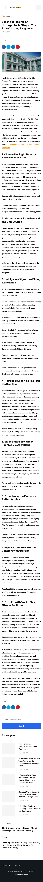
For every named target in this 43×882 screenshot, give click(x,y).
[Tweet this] (8, 47)
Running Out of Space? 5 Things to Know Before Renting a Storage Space (29, 794)
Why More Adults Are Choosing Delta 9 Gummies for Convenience (29, 808)
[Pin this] (18, 47)
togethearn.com (21, 874)
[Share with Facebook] (4, 47)
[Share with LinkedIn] (13, 47)
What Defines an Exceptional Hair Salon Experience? (28, 746)
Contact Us (6, 866)
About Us (17, 866)
